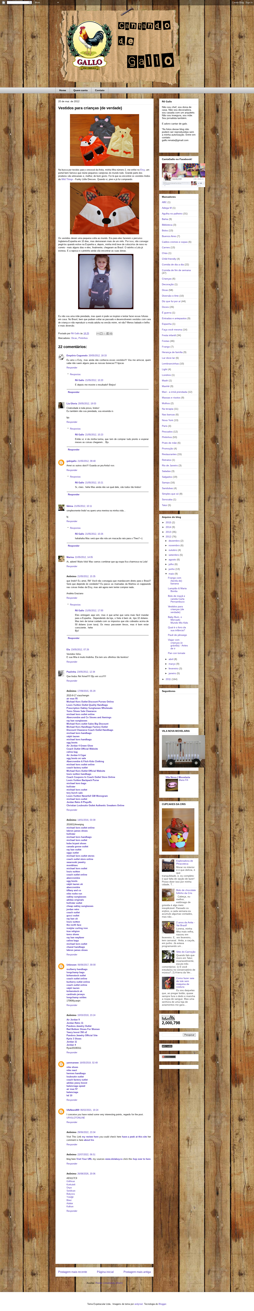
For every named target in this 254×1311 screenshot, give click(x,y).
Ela (68, 649)
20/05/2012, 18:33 (98, 355)
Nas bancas (168, 414)
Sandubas (167, 488)
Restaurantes (169, 454)
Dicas (74, 338)
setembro (174, 554)
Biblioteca (167, 224)
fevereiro (174, 668)
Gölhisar (71, 1181)
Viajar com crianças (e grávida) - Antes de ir (178, 644)
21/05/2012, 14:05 (84, 557)
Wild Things (67, 179)
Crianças (167, 278)
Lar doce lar (168, 357)
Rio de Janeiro (170, 465)
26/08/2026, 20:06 (86, 1173)
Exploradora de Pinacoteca (184, 862)
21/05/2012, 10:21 (94, 482)
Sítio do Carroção (185, 951)
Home (62, 90)
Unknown (72, 964)
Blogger (162, 1304)
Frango (166, 346)
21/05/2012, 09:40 (87, 461)
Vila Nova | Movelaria (178, 777)
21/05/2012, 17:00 (94, 610)
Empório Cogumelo (77, 355)
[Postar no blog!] (101, 333)
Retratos (166, 460)
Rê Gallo (79, 380)
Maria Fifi (183, 780)
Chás (165, 253)
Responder (72, 367)
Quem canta (80, 90)
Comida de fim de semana (176, 270)
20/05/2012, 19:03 (87, 403)
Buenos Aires (169, 236)
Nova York (167, 420)
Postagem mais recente (72, 1271)
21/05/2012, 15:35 (86, 576)
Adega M (167, 207)
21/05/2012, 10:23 (94, 434)
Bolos (165, 230)
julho (172, 564)
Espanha (167, 323)
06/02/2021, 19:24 (89, 1110)
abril (171, 659)
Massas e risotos (171, 397)
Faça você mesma (172, 329)
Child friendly (169, 258)
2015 (169, 522)
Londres (166, 375)
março (172, 663)
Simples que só (170, 493)
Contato (100, 90)
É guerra (166, 312)
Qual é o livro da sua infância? (177, 629)
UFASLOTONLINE (76, 1117)
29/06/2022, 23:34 (86, 1132)
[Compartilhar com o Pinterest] (111, 333)
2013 (169, 532)
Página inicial (105, 1271)
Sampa (166, 482)
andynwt (138, 1304)
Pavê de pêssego (177, 635)
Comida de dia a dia (173, 264)
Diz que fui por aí (171, 301)
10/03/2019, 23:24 (86, 1015)
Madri (165, 380)
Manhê (166, 386)
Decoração (168, 284)
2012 (169, 536)
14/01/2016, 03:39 (86, 820)
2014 (169, 527)
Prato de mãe (169, 442)
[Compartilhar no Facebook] (108, 333)
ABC (164, 202)
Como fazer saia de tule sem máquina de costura (185, 982)
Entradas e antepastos (174, 318)
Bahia (165, 219)
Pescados (167, 431)
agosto (173, 559)
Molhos (166, 403)
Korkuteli (71, 1184)
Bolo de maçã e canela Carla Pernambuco (176, 599)
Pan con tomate (176, 653)
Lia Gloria (72, 403)
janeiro (173, 673)
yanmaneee (73, 1062)
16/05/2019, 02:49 (89, 1062)
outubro (173, 550)
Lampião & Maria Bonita (177, 590)
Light (164, 369)
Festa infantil (169, 335)
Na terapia (167, 408)
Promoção (167, 448)
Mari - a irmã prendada (174, 392)
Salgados (167, 476)
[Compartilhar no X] (104, 333)
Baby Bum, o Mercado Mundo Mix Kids (178, 620)
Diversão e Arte (170, 295)
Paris (164, 426)
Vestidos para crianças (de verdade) (176, 609)
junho (172, 569)
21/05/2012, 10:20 (94, 380)
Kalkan (70, 1206)
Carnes (166, 247)
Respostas (75, 374)
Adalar (70, 1203)
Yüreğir (70, 1197)
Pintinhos (83, 338)
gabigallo (72, 461)
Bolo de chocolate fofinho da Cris (186, 891)
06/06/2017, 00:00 (87, 964)
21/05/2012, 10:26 (94, 534)
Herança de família (172, 352)
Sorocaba (167, 499)
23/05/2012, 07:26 (80, 649)
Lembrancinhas (170, 363)
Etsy (142, 169)
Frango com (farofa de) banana (175, 580)
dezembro (174, 540)
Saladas (166, 471)
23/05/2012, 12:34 (86, 672)
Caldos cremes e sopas (175, 241)
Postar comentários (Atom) (109, 1283)
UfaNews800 (73, 1110)
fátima (70, 506)
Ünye (69, 1187)
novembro (174, 545)
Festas (165, 341)
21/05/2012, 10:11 (83, 506)
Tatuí (164, 505)
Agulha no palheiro (172, 213)
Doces (165, 307)
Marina (70, 557)
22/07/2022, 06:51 (86, 1154)
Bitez (69, 1200)
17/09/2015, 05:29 (86, 691)
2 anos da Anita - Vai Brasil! (185, 924)
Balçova (71, 1194)
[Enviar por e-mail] (98, 333)
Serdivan (71, 1190)
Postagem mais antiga (137, 1271)
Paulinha (71, 672)
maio (172, 573)
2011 (169, 679)
